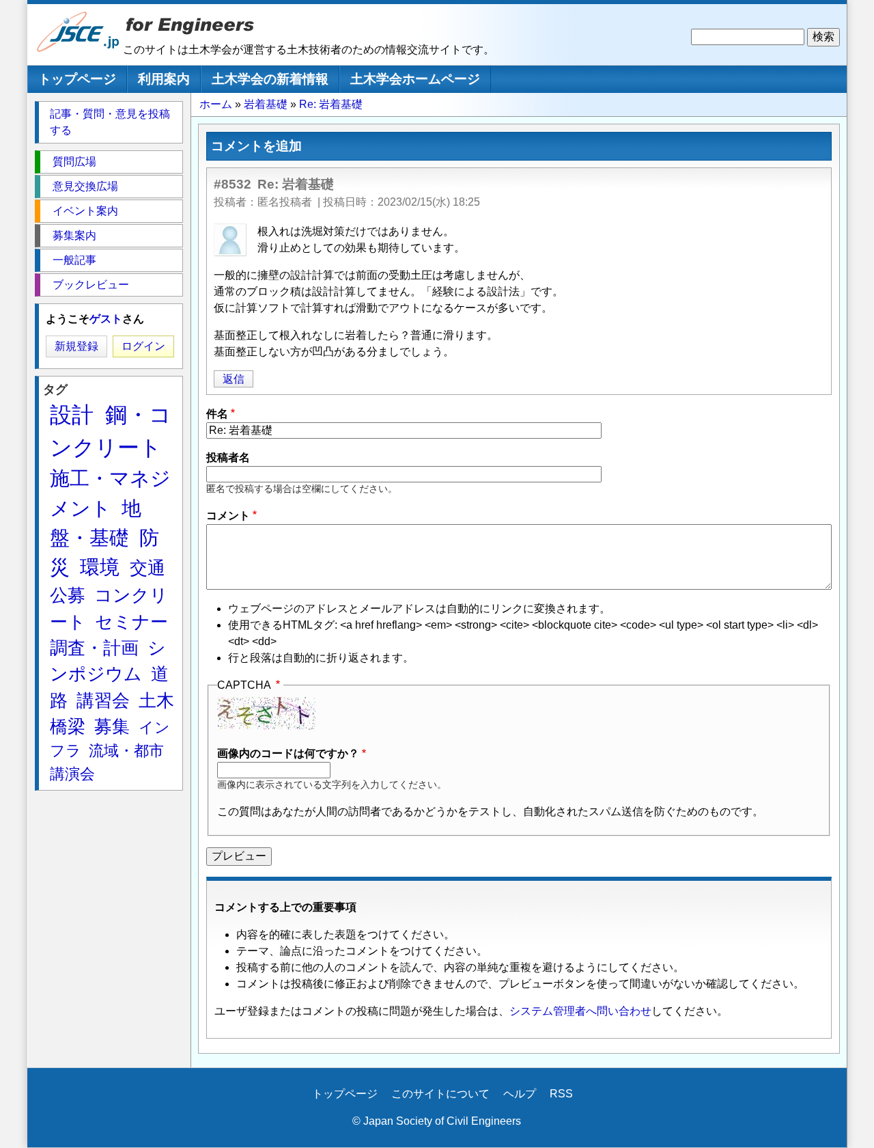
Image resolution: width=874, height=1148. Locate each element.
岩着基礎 (265, 104)
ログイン (143, 346)
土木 (156, 700)
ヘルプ (519, 1093)
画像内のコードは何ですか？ (288, 753)
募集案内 (74, 235)
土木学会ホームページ (415, 79)
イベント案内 (85, 211)
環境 (99, 567)
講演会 (72, 773)
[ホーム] (78, 49)
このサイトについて (440, 1093)
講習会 (103, 700)
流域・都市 (126, 750)
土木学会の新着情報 (270, 79)
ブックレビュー (91, 284)
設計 (72, 414)
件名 (217, 414)
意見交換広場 (85, 186)
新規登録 (76, 346)
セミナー (131, 621)
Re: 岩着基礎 (331, 104)
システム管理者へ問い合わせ (580, 1011)
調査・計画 (94, 647)
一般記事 (74, 260)
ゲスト (105, 319)
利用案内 (164, 79)
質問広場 (74, 161)
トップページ (77, 79)
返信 (233, 379)
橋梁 (67, 726)
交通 (147, 567)
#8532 (232, 184)
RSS (561, 1093)
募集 (112, 726)
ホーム (215, 104)
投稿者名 (228, 457)
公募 (67, 595)
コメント (228, 515)
